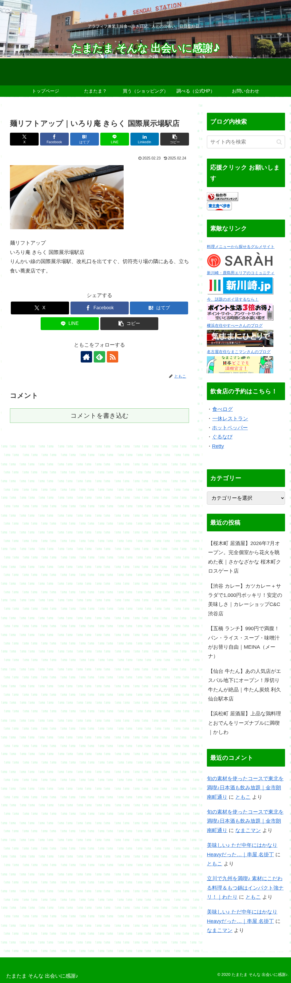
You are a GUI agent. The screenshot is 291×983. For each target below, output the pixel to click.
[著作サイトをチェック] (86, 357)
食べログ (222, 409)
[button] (174, 139)
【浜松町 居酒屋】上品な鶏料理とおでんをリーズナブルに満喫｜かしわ (244, 723)
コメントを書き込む (99, 415)
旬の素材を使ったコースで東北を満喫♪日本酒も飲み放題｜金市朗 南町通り (245, 788)
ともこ (243, 797)
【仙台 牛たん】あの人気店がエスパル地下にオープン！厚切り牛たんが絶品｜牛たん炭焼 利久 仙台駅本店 (244, 685)
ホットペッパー (230, 428)
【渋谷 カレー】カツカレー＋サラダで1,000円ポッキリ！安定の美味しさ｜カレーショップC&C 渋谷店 (245, 600)
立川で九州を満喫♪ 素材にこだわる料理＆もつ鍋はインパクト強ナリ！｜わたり (245, 888)
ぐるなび (222, 437)
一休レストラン (230, 418)
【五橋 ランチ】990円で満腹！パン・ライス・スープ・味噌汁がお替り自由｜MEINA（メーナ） (244, 642)
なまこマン (248, 830)
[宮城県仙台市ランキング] (222, 196)
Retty (218, 446)
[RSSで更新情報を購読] (112, 357)
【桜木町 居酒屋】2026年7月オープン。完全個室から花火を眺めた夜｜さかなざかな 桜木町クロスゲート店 (244, 557)
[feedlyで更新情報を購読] (99, 357)
